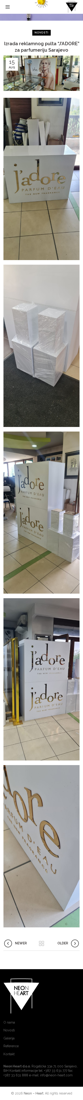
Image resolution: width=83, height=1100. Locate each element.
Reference (11, 1046)
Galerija (9, 1038)
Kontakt (9, 1054)
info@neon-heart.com (56, 1075)
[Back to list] (41, 943)
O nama (9, 1022)
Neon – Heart (33, 1093)
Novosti (41, 32)
